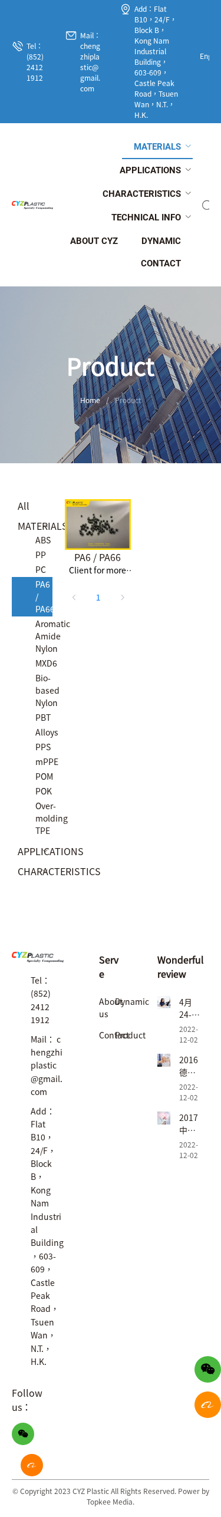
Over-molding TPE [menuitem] (43, 818)
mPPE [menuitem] (43, 761)
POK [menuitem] (43, 791)
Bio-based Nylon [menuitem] (43, 690)
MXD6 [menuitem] (43, 663)
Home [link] (90, 400)
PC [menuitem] (40, 569)
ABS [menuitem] (43, 540)
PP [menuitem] (40, 554)
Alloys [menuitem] (43, 732)
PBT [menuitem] (43, 717)
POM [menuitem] (43, 776)
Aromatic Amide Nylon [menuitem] (43, 636)
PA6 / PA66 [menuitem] (43, 596)
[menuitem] (157, 147)
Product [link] (128, 400)
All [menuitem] (23, 506)
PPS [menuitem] (43, 747)
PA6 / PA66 (97, 557)
